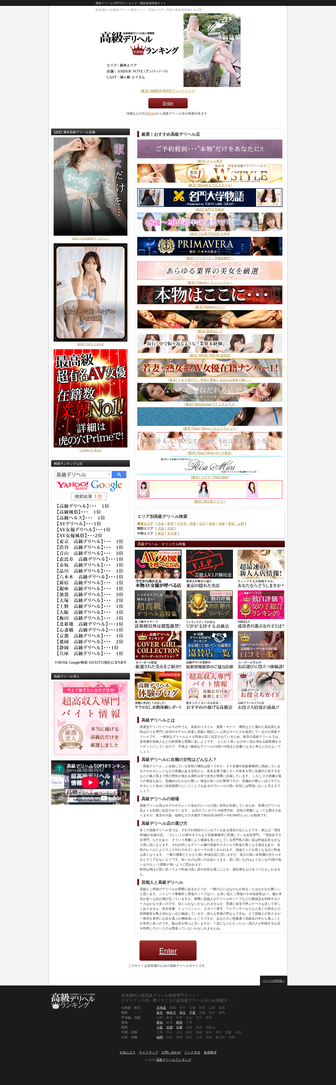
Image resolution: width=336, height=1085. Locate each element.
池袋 (221, 523)
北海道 (161, 1007)
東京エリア (145, 523)
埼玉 (182, 1012)
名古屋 (172, 533)
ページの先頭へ (273, 980)
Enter (168, 103)
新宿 (170, 523)
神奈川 (171, 1012)
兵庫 (179, 1027)
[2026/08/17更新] (209, 609)
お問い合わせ (171, 1052)
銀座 (212, 523)
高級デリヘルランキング (173, 1059)
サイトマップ (148, 1052)
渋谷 (161, 523)
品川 (202, 523)
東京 (159, 1012)
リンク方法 (192, 1052)
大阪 (161, 528)
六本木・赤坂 (186, 523)
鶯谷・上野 (236, 523)
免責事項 (210, 1052)
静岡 (179, 1022)
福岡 (159, 1037)
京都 (170, 528)
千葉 (192, 1012)
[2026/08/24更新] (158, 568)
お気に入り (128, 1052)
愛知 (161, 533)
